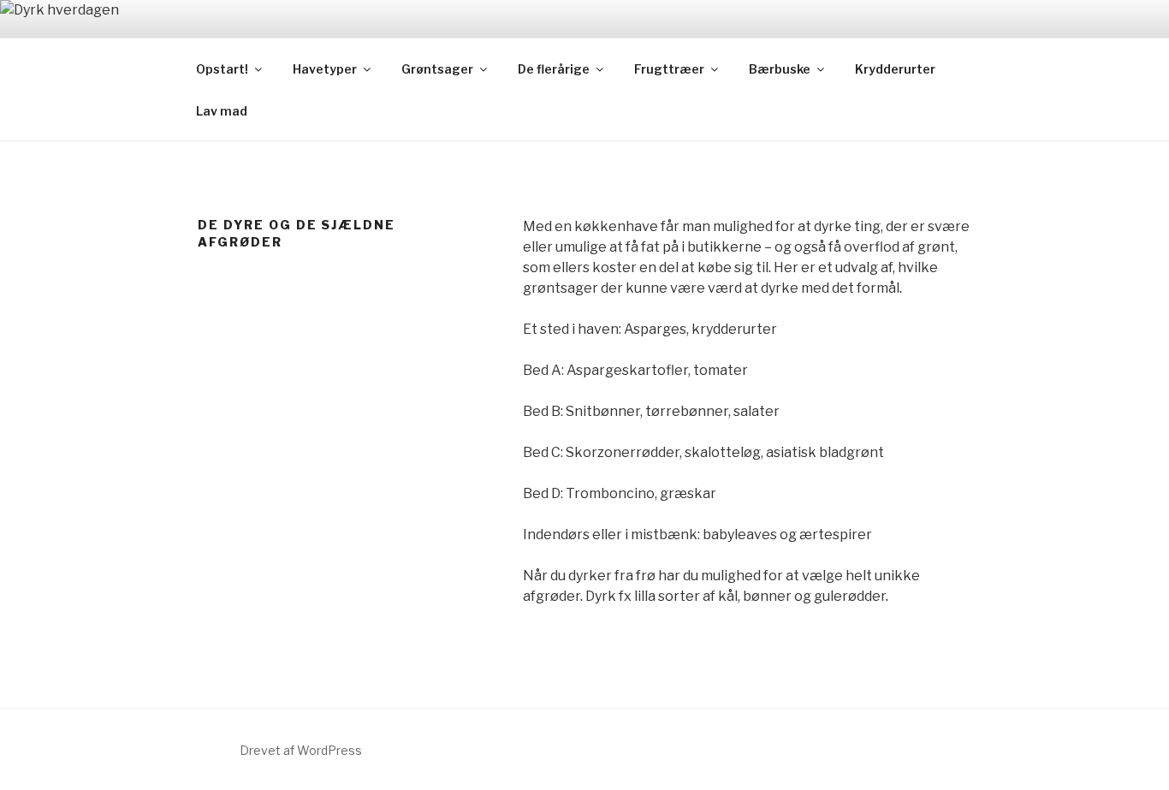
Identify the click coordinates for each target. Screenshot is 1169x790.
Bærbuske (779, 69)
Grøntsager (437, 69)
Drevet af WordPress (301, 750)
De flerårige (554, 69)
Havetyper (325, 69)
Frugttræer (669, 69)
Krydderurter (895, 69)
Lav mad (221, 111)
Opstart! (222, 69)
